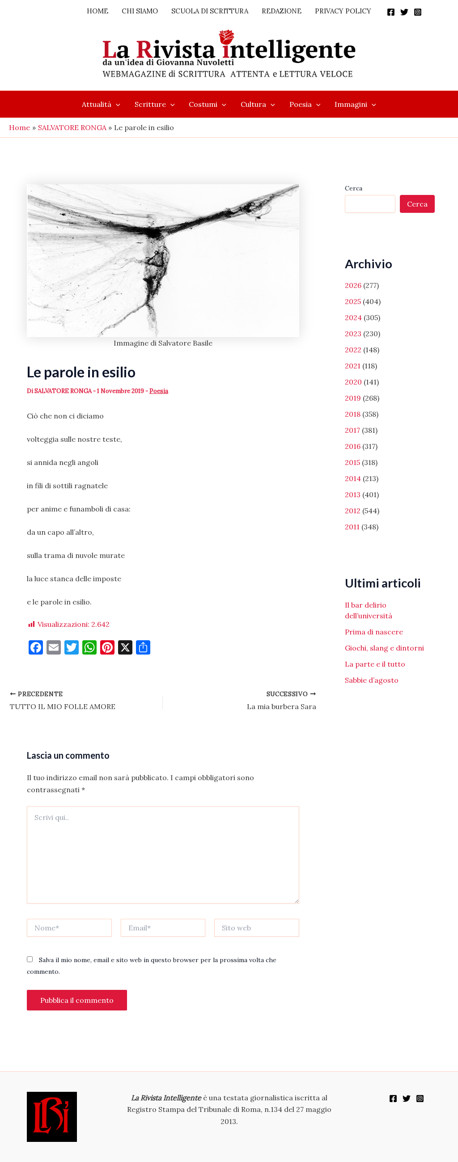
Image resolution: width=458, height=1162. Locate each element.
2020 (353, 381)
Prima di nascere (374, 631)
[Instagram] (418, 12)
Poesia (300, 104)
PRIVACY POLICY (343, 11)
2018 (352, 414)
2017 (352, 430)
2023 (353, 333)
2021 (352, 365)
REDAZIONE (281, 11)
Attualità (96, 104)
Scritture (150, 104)
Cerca (353, 188)
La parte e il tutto (375, 663)
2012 (352, 510)
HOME (97, 11)
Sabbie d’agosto (372, 680)
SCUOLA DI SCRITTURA (209, 11)
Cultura (253, 104)
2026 (353, 285)
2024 (353, 317)
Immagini (351, 104)
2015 (352, 462)
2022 (353, 349)
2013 (352, 494)
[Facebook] (391, 12)
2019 (353, 397)
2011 (352, 526)
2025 (353, 301)
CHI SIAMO (140, 11)
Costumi (203, 104)
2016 (352, 446)
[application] (115, 104)
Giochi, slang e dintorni (384, 647)
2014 (353, 478)
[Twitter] (404, 12)
